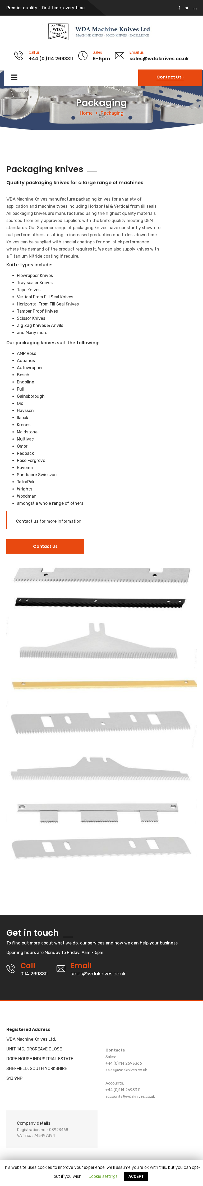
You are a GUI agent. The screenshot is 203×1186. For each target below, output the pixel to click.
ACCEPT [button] (136, 1176)
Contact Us (45, 546)
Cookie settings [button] (103, 1176)
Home (86, 113)
